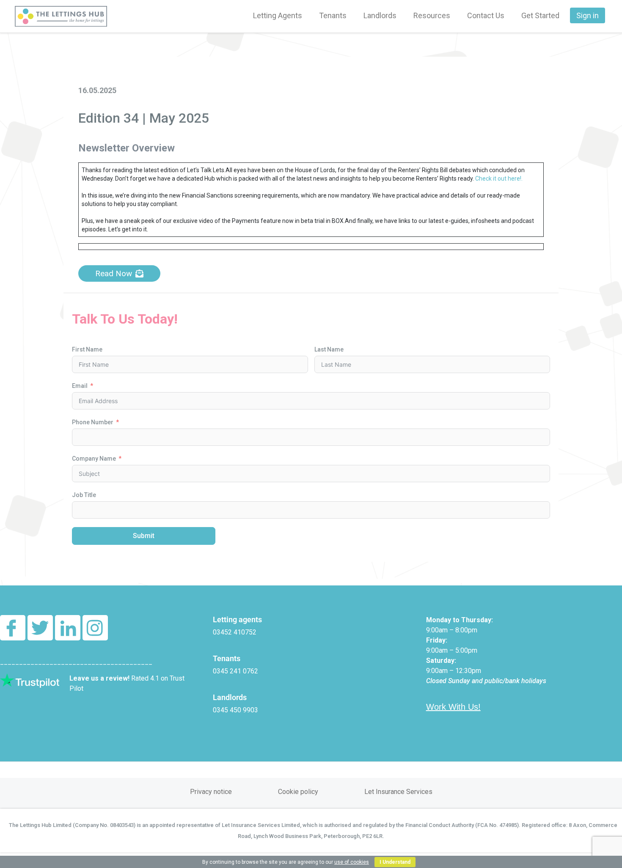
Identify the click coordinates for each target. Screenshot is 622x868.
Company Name (94, 458)
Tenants (333, 15)
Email (80, 385)
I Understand (395, 862)
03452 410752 (234, 632)
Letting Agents (277, 15)
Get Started (540, 15)
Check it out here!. (499, 178)
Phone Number (92, 422)
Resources (431, 15)
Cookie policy (298, 792)
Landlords (379, 15)
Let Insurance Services (398, 792)
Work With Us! (453, 706)
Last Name (329, 349)
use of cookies (351, 862)
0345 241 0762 (235, 671)
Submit (143, 536)
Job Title (84, 495)
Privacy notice (211, 792)
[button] (119, 273)
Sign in (587, 15)
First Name (87, 349)
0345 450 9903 (235, 710)
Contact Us (485, 15)
